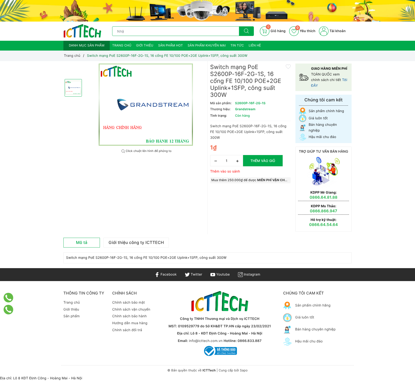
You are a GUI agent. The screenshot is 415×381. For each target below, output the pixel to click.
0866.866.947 (323, 210)
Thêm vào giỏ (262, 161)
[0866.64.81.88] (8, 309)
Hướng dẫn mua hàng (129, 323)
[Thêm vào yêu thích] (288, 66)
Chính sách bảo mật (128, 302)
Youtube (222, 274)
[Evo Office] (207, 11)
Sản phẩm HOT (170, 45)
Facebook (168, 274)
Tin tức (237, 45)
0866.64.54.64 (323, 224)
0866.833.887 (250, 341)
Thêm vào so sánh (225, 171)
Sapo (244, 370)
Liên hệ (255, 45)
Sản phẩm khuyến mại (207, 45)
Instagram (251, 274)
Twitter (196, 274)
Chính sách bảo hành (129, 316)
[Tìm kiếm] (246, 31)
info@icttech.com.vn (206, 341)
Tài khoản (337, 31)
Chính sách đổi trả (127, 330)
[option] (146, 105)
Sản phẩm (71, 316)
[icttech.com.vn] (82, 31)
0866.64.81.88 (323, 197)
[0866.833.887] (8, 297)
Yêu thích (306, 31)
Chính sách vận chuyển (131, 309)
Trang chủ (121, 45)
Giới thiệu (144, 45)
